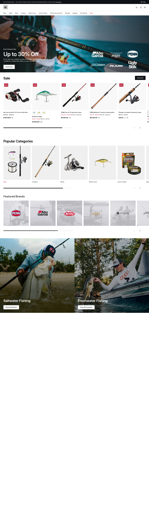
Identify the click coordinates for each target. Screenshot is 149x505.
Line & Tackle (43, 13)
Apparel (75, 13)
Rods (16, 13)
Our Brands (83, 13)
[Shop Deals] (74, 43)
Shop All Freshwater (86, 307)
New (4, 13)
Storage (67, 13)
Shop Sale (140, 78)
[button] (134, 128)
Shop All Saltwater (11, 307)
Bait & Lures (32, 13)
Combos (23, 13)
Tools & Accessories (56, 13)
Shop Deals (9, 67)
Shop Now (23, 2)
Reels (10, 13)
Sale (91, 13)
